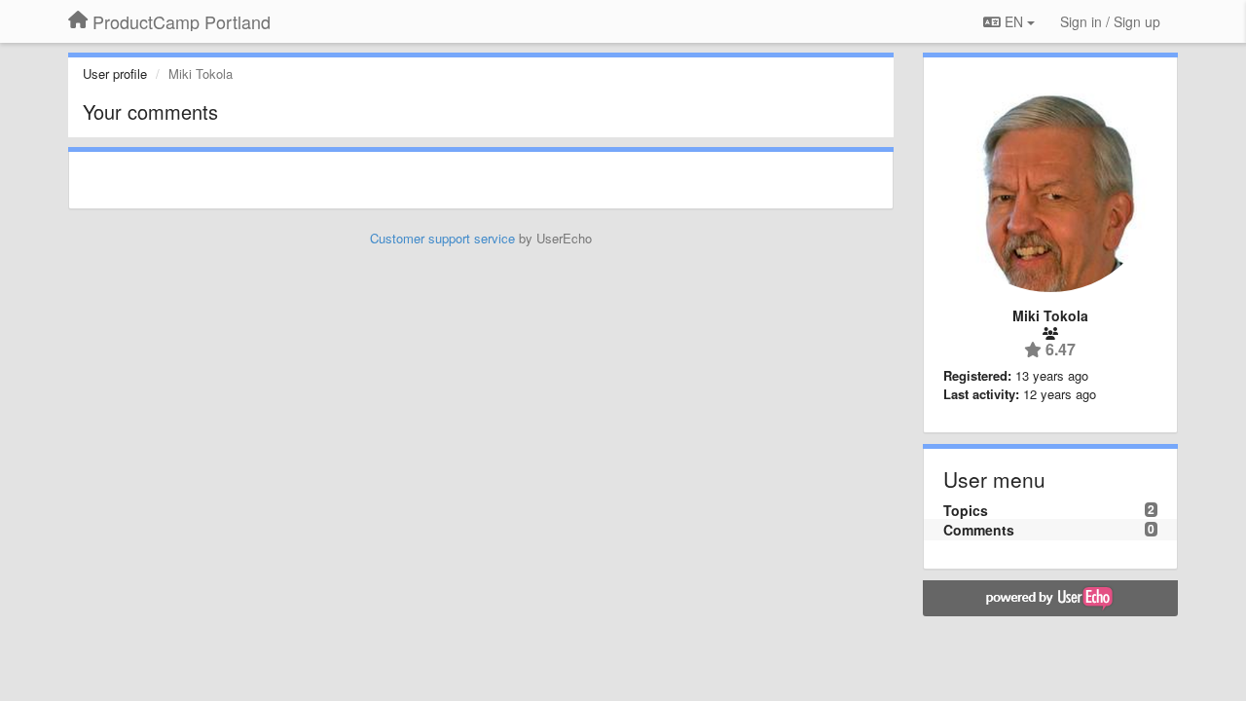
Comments (978, 529)
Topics (965, 510)
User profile (115, 73)
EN (1014, 21)
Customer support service (442, 238)
